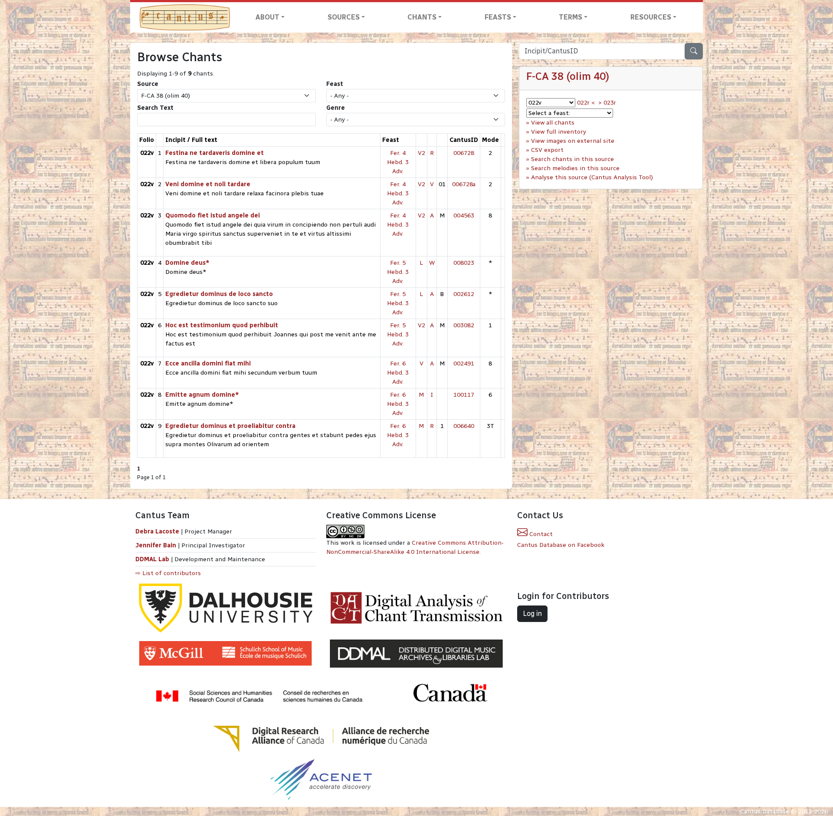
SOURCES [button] (344, 17)
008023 (463, 263)
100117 (463, 394)
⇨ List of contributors (168, 573)
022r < (586, 102)
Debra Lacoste (157, 531)
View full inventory (558, 131)
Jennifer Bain (156, 545)
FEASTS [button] (498, 17)
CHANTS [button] (421, 17)
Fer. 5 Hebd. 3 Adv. (398, 272)
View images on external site (572, 141)
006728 (463, 153)
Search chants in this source (572, 159)
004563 (463, 215)
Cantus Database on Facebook (560, 545)
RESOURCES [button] (650, 17)
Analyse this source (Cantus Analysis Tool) (592, 177)
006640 (463, 426)
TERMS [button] (570, 17)
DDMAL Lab (152, 559)
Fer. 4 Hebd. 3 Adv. (398, 162)
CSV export (547, 150)
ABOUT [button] (267, 17)
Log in (532, 613)
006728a (464, 184)
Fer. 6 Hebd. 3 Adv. (398, 372)
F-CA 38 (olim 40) (567, 76)
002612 (463, 294)
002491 (463, 363)
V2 (421, 153)
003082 (463, 325)
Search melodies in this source (575, 168)
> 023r (607, 102)
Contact (540, 534)
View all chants (552, 122)
